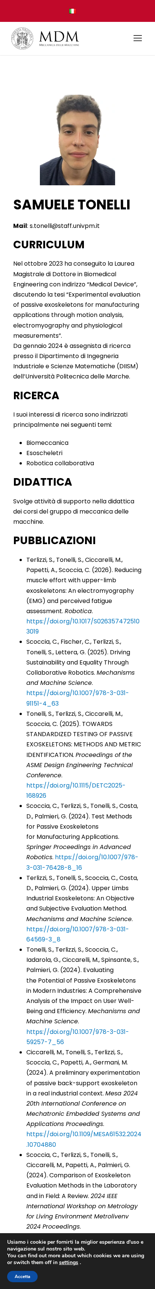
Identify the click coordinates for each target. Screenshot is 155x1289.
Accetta (22, 1277)
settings (68, 1262)
